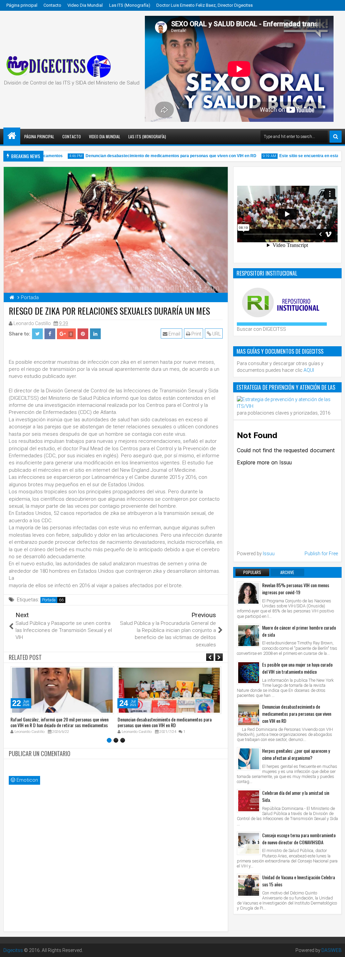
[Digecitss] (11, 136)
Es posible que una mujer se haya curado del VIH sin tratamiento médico (297, 668)
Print (195, 333)
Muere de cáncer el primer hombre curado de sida (299, 631)
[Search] (336, 137)
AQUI (309, 370)
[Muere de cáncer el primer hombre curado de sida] (248, 635)
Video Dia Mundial (85, 5)
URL (216, 333)
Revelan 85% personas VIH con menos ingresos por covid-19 (295, 588)
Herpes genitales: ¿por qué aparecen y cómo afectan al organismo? (296, 754)
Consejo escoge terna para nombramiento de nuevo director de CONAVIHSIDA (299, 838)
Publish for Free (321, 553)
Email (173, 333)
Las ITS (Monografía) (129, 5)
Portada (49, 600)
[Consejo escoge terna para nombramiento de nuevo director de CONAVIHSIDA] (248, 843)
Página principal (21, 5)
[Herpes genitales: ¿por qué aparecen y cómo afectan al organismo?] (248, 758)
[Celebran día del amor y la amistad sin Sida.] (248, 800)
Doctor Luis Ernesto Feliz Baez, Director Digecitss (204, 5)
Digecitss (13, 950)
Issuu (269, 553)
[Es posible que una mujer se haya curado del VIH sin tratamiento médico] (248, 672)
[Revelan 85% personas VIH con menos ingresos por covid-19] (248, 593)
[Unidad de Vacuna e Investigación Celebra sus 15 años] (248, 885)
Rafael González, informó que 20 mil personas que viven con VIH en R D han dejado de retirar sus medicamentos (59, 722)
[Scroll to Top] (335, 947)
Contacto (52, 5)
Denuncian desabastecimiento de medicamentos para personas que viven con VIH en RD (161, 155)
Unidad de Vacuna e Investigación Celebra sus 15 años (298, 881)
